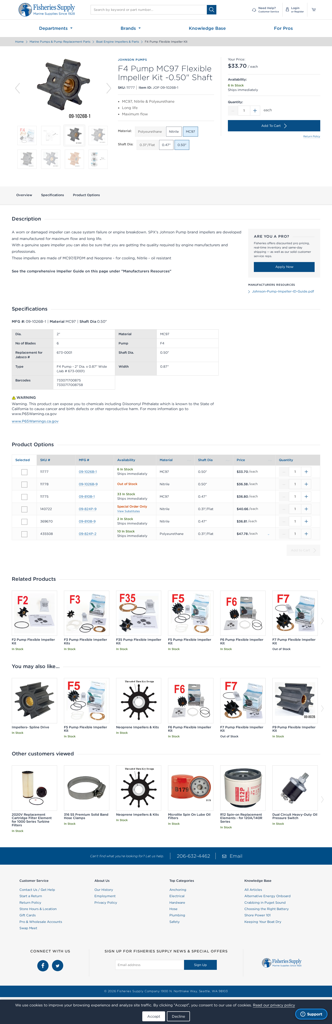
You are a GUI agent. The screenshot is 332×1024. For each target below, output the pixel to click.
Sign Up (200, 965)
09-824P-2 (87, 534)
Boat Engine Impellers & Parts (117, 42)
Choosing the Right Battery (266, 909)
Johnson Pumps (132, 59)
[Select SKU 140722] (24, 509)
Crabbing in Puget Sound (265, 903)
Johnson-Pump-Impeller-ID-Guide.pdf (283, 291)
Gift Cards (27, 915)
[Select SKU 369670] (24, 522)
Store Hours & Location (38, 909)
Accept (153, 1016)
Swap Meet (28, 928)
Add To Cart (271, 126)
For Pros (283, 28)
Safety (174, 922)
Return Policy (311, 136)
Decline (178, 1016)
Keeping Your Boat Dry (262, 922)
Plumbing (177, 915)
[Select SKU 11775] (24, 497)
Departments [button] (54, 28)
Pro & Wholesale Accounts (40, 922)
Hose (173, 909)
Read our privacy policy (274, 1005)
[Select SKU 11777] (24, 472)
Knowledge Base (207, 28)
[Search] (211, 9)
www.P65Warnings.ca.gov (35, 421)
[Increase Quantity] (255, 111)
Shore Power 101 (257, 915)
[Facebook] (43, 962)
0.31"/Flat (147, 145)
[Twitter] (57, 962)
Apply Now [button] (284, 267)
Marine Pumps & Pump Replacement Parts (60, 42)
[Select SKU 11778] (24, 485)
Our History (103, 890)
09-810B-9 (87, 521)
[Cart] (312, 10)
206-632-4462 (193, 856)
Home (19, 42)
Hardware (177, 903)
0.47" (166, 145)
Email (236, 856)
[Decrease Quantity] (233, 111)
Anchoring (177, 890)
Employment (105, 896)
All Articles (253, 890)
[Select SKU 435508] (24, 534)
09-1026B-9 (88, 484)
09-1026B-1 (88, 472)
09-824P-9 (87, 509)
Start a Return (30, 896)
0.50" (182, 145)
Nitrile (174, 132)
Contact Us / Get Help (37, 890)
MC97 (190, 132)
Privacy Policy (105, 903)
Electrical (177, 896)
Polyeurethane (150, 132)
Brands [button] (129, 28)
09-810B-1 (87, 497)
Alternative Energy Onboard (267, 896)
